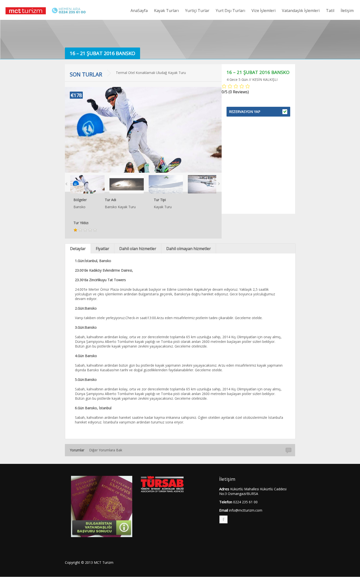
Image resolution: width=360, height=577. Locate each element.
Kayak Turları (166, 10)
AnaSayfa (139, 10)
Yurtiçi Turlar (197, 10)
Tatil (330, 10)
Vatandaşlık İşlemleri (301, 10)
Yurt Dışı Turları (230, 10)
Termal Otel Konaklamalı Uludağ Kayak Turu (151, 72)
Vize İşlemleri (264, 10)
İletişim (347, 10)
